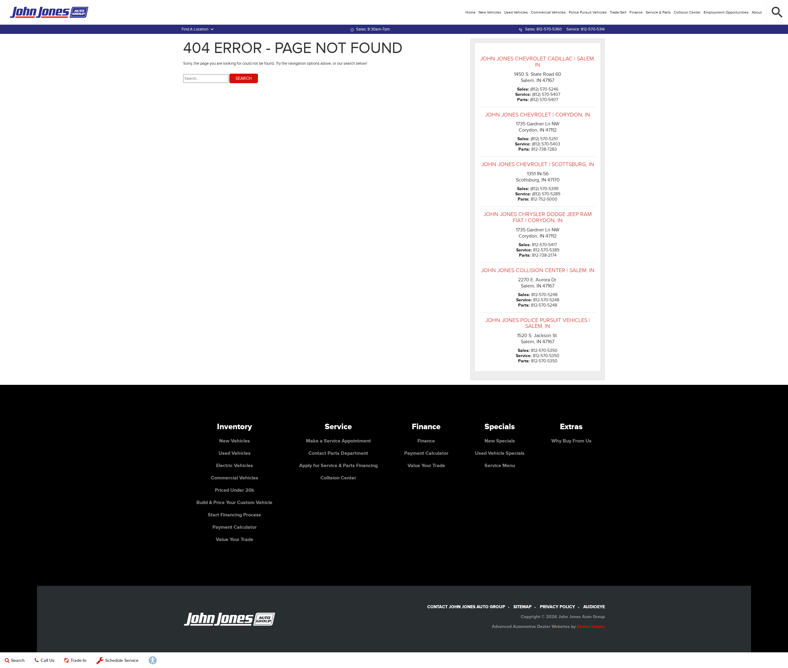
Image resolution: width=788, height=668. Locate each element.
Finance (636, 12)
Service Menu (499, 465)
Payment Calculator (234, 527)
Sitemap (522, 606)
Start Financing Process (234, 515)
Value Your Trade (234, 539)
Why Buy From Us (571, 441)
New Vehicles (490, 12)
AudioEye (594, 606)
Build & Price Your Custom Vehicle (234, 502)
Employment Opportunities (726, 12)
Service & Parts (658, 12)
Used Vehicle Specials (500, 453)
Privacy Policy (557, 606)
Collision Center (687, 12)
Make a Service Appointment (338, 441)
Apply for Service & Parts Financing (338, 465)
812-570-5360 (549, 29)
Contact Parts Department (338, 453)
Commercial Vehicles (548, 12)
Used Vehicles (516, 12)
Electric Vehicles (234, 465)
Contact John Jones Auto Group (466, 606)
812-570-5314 (593, 29)
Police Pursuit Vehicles (588, 12)
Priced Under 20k (234, 490)
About (757, 12)
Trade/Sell (618, 12)
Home (470, 12)
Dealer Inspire (591, 626)
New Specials (499, 441)
